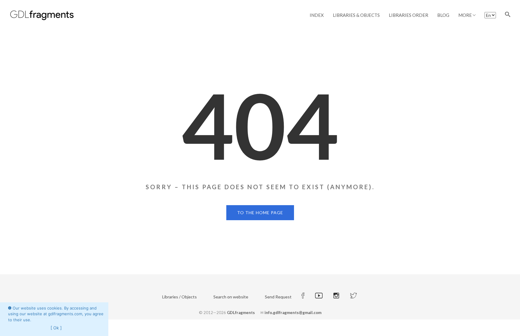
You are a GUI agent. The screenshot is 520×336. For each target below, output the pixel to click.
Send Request (278, 296)
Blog (443, 15)
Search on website (230, 296)
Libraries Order (408, 15)
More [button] (465, 15)
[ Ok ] (56, 327)
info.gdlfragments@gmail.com (293, 312)
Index (317, 15)
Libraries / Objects (179, 296)
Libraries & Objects (356, 15)
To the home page (260, 212)
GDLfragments (241, 312)
